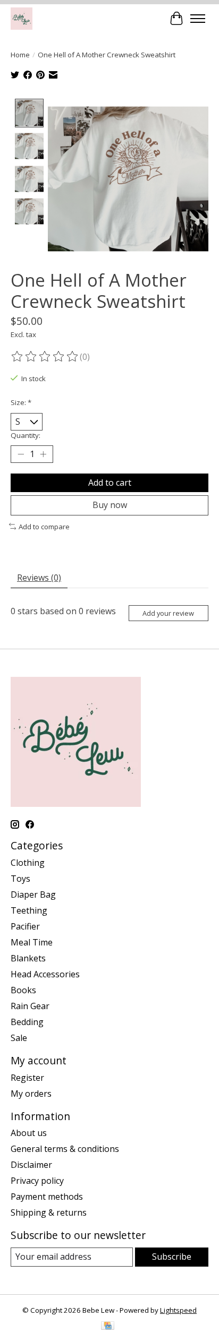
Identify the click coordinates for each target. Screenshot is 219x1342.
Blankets (28, 958)
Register (27, 1077)
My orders (31, 1093)
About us (29, 1133)
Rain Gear (30, 1006)
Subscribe (171, 1256)
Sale (19, 1038)
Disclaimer (31, 1165)
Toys (20, 878)
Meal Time (32, 942)
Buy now (109, 505)
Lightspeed (178, 1310)
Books (23, 990)
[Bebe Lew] (21, 18)
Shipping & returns (49, 1212)
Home (20, 54)
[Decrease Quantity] (21, 454)
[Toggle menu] (197, 18)
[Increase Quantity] (43, 454)
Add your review (168, 613)
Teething (29, 910)
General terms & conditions (65, 1149)
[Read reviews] (45, 356)
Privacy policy (37, 1180)
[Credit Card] (107, 1326)
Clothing (28, 862)
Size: (21, 402)
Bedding (27, 1022)
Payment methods (47, 1196)
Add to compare (44, 526)
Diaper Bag (33, 894)
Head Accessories (45, 974)
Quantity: (25, 435)
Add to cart (109, 482)
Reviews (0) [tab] (39, 577)
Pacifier (25, 926)
